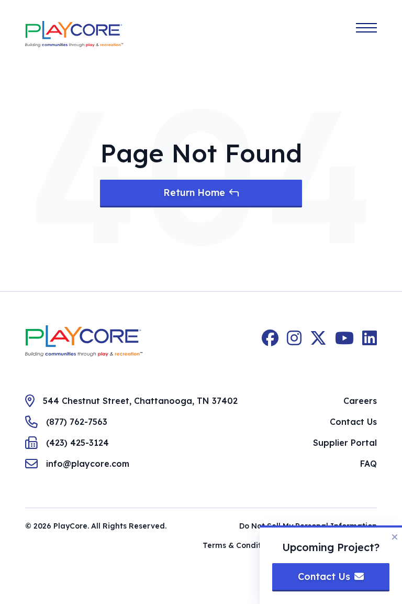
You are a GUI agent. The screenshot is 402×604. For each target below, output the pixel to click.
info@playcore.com (87, 463)
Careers (360, 401)
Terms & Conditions (239, 545)
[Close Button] (395, 537)
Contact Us (353, 421)
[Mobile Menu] (366, 27)
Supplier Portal (345, 442)
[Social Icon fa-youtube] (344, 341)
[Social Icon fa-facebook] (270, 341)
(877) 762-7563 (76, 421)
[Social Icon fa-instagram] (294, 341)
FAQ (368, 463)
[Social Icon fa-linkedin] (369, 341)
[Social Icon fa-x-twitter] (318, 341)
